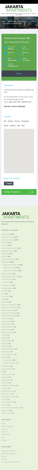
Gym (23, 125)
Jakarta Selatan (6, 324)
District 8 (4, 245)
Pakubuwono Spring (8, 240)
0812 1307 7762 (14, 102)
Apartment (23, 21)
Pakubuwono (5, 262)
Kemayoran (5, 377)
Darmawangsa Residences (10, 276)
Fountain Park (5, 380)
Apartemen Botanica (9, 363)
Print (20, 73)
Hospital (12, 125)
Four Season (5, 296)
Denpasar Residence (8, 349)
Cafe (18, 125)
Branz (3, 299)
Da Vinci (4, 456)
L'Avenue (4, 399)
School (6, 125)
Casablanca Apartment (8, 385)
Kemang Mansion (7, 369)
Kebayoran (5, 383)
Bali (2, 372)
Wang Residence (6, 374)
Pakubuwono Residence (11, 265)
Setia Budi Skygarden (8, 259)
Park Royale (5, 346)
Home (3, 21)
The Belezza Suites (7, 391)
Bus (5, 121)
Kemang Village (6, 321)
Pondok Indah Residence (9, 248)
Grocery (17, 121)
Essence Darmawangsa (9, 316)
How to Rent (5, 434)
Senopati (4, 256)
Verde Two (6, 282)
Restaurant (25, 121)
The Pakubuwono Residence (10, 462)
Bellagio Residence (7, 327)
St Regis (4, 335)
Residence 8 (5, 254)
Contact (4, 440)
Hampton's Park (6, 394)
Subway (10, 121)
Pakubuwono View (7, 237)
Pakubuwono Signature (10, 270)
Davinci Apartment (7, 402)
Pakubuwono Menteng (8, 313)
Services (4, 429)
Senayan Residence (7, 310)
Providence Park (6, 285)
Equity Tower (5, 410)
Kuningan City (6, 366)
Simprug (4, 357)
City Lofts (4, 405)
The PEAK (4, 291)
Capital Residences (7, 251)
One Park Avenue (7, 274)
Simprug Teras (7, 360)
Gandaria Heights (7, 288)
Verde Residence (6, 279)
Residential (12, 21)
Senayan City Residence (9, 305)
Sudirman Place (6, 413)
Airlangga (4, 338)
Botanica (4, 242)
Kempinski (4, 302)
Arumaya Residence (7, 354)
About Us (4, 431)
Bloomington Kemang (8, 396)
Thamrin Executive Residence (11, 407)
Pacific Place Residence (9, 307)
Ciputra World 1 (6, 341)
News (3, 437)
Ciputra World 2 (6, 329)
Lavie (3, 294)
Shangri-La (4, 343)
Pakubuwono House (9, 268)
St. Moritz (4, 388)
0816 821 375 (26, 102)
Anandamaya (5, 234)
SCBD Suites (5, 318)
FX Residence (5, 352)
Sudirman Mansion (7, 332)
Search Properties (7, 426)
